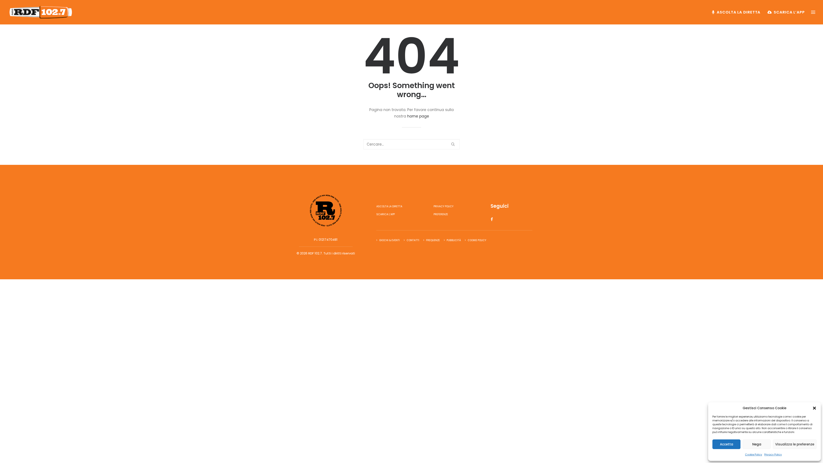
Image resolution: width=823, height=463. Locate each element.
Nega (756, 444)
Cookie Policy (753, 454)
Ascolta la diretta (738, 12)
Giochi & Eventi (389, 240)
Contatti (413, 240)
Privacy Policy (773, 454)
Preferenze (441, 214)
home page (418, 116)
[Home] (325, 210)
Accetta (726, 444)
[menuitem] (737, 12)
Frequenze (433, 240)
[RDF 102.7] (40, 12)
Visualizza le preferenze (794, 444)
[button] (814, 408)
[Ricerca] (411, 144)
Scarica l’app (789, 12)
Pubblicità (454, 240)
